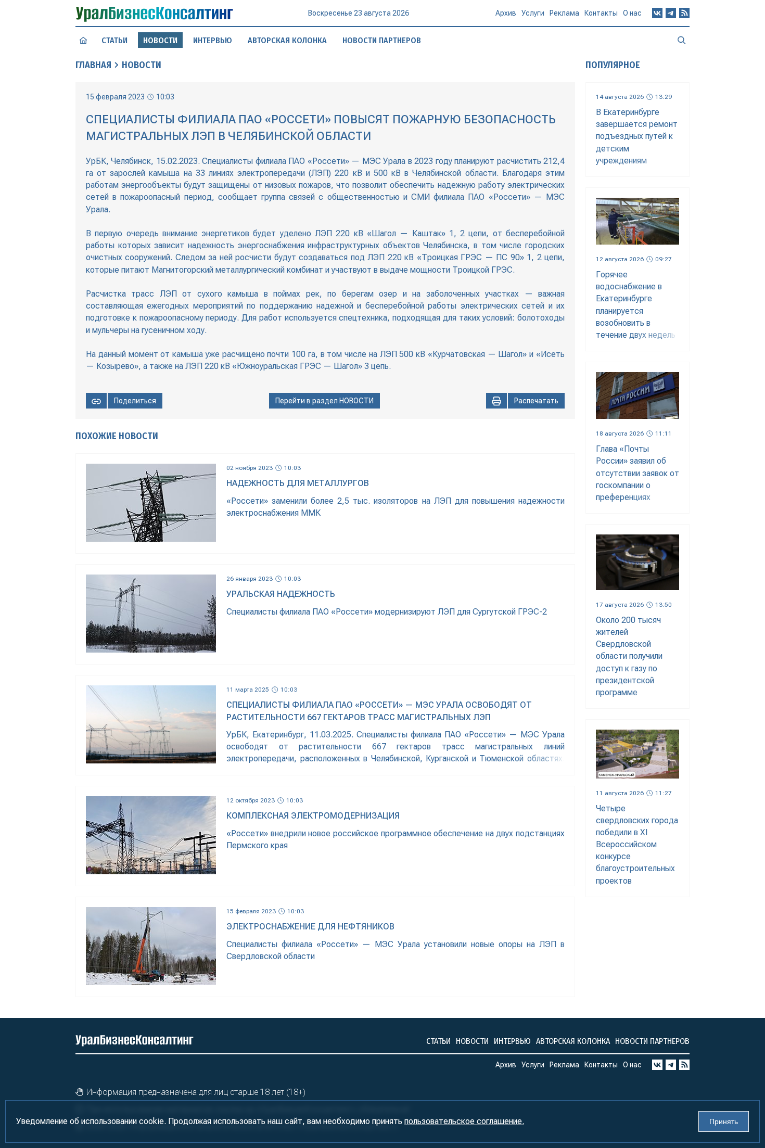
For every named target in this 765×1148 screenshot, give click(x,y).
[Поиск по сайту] (682, 40)
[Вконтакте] (657, 13)
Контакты (601, 13)
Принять (723, 1121)
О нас (632, 13)
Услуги (532, 13)
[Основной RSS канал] (684, 13)
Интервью (212, 40)
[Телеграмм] (671, 13)
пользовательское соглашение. (464, 1121)
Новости (141, 65)
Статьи (114, 40)
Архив (505, 13)
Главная (93, 65)
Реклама (564, 13)
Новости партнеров (381, 40)
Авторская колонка (287, 40)
